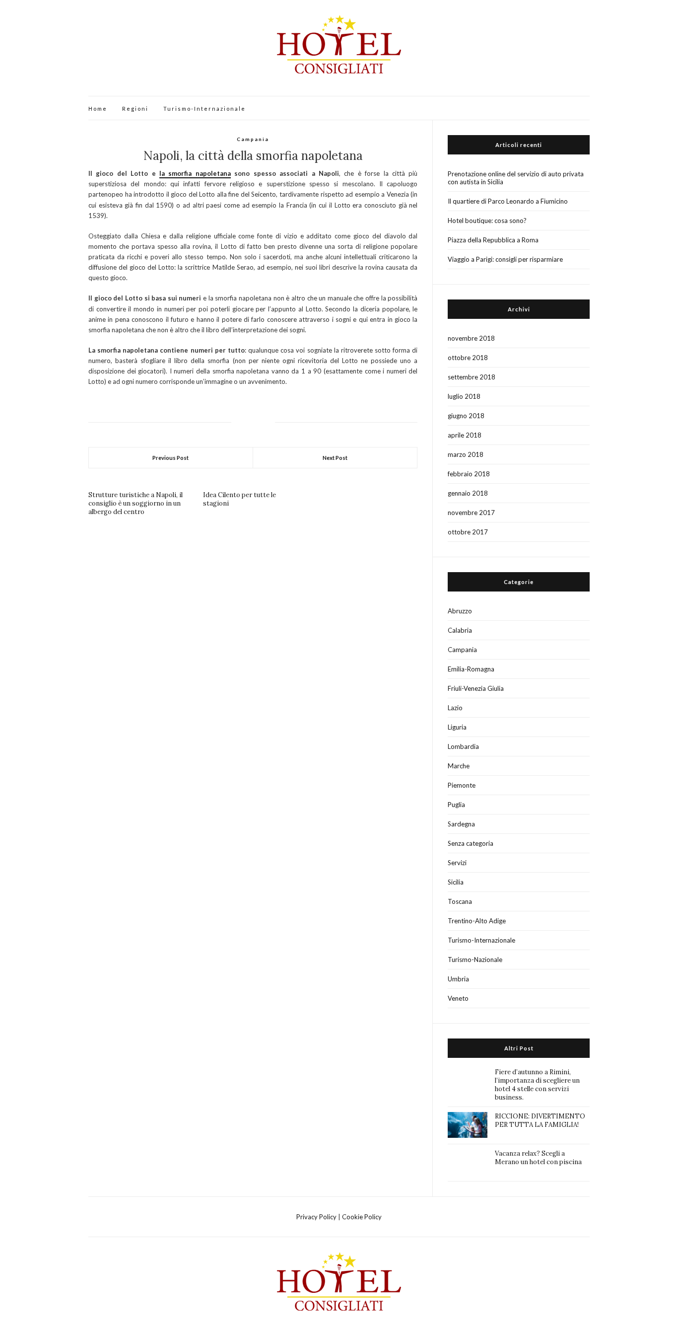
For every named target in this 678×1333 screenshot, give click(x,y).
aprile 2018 (464, 435)
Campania (253, 139)
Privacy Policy (316, 1217)
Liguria (457, 727)
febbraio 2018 (469, 474)
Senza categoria (470, 843)
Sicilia (456, 882)
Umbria (458, 979)
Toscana (460, 901)
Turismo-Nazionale (475, 959)
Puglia (456, 805)
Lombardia (463, 746)
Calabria (460, 630)
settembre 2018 (471, 377)
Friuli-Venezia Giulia (476, 688)
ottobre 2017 (468, 532)
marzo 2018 (465, 454)
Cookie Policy (362, 1217)
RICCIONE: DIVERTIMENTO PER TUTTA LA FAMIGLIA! (540, 1120)
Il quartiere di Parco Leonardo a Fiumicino (508, 201)
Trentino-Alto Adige (477, 921)
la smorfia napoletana (195, 173)
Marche (459, 766)
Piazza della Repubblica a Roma (493, 240)
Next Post (335, 457)
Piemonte (461, 785)
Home (97, 108)
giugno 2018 (466, 416)
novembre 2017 (471, 513)
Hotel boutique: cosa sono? (487, 220)
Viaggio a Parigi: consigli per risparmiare (505, 259)
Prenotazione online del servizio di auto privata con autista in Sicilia (516, 178)
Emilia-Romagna (471, 669)
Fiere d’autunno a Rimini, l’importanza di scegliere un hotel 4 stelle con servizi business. (537, 1085)
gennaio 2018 (468, 493)
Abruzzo (460, 611)
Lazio (455, 708)
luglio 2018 (464, 396)
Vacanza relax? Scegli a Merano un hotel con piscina (538, 1157)
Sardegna (461, 824)
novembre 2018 (471, 338)
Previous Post (170, 457)
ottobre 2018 (468, 358)
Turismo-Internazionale (204, 108)
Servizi (457, 863)
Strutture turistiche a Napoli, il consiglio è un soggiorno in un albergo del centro (135, 503)
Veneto (458, 998)
